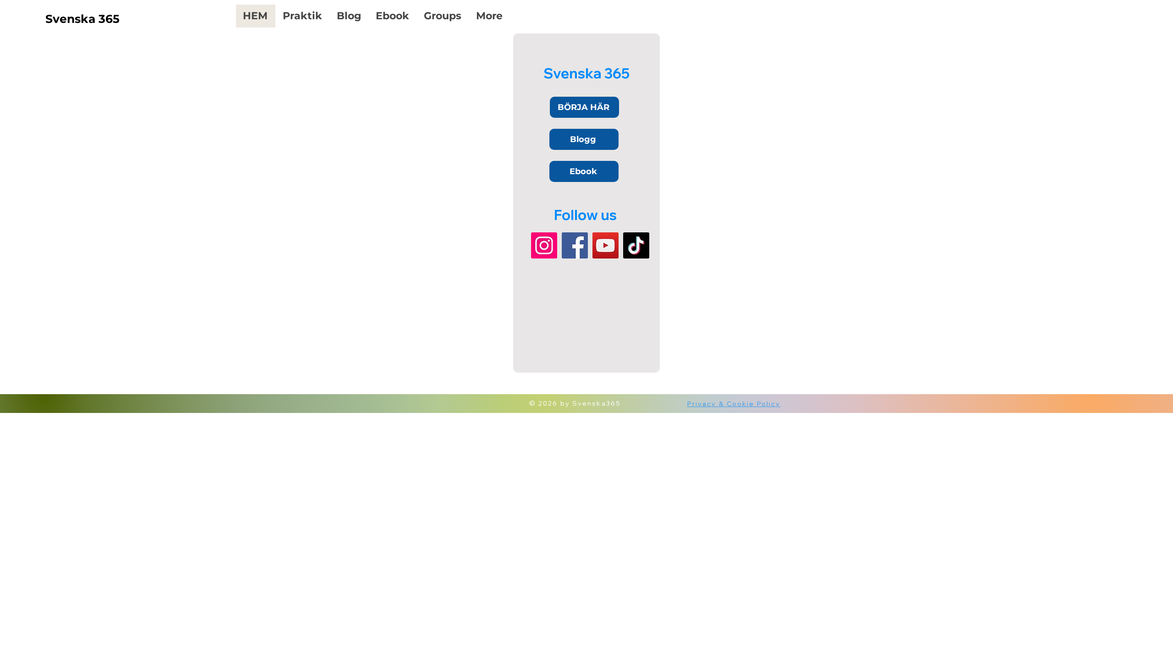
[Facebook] (575, 245)
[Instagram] (544, 245)
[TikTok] (636, 245)
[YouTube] (605, 245)
